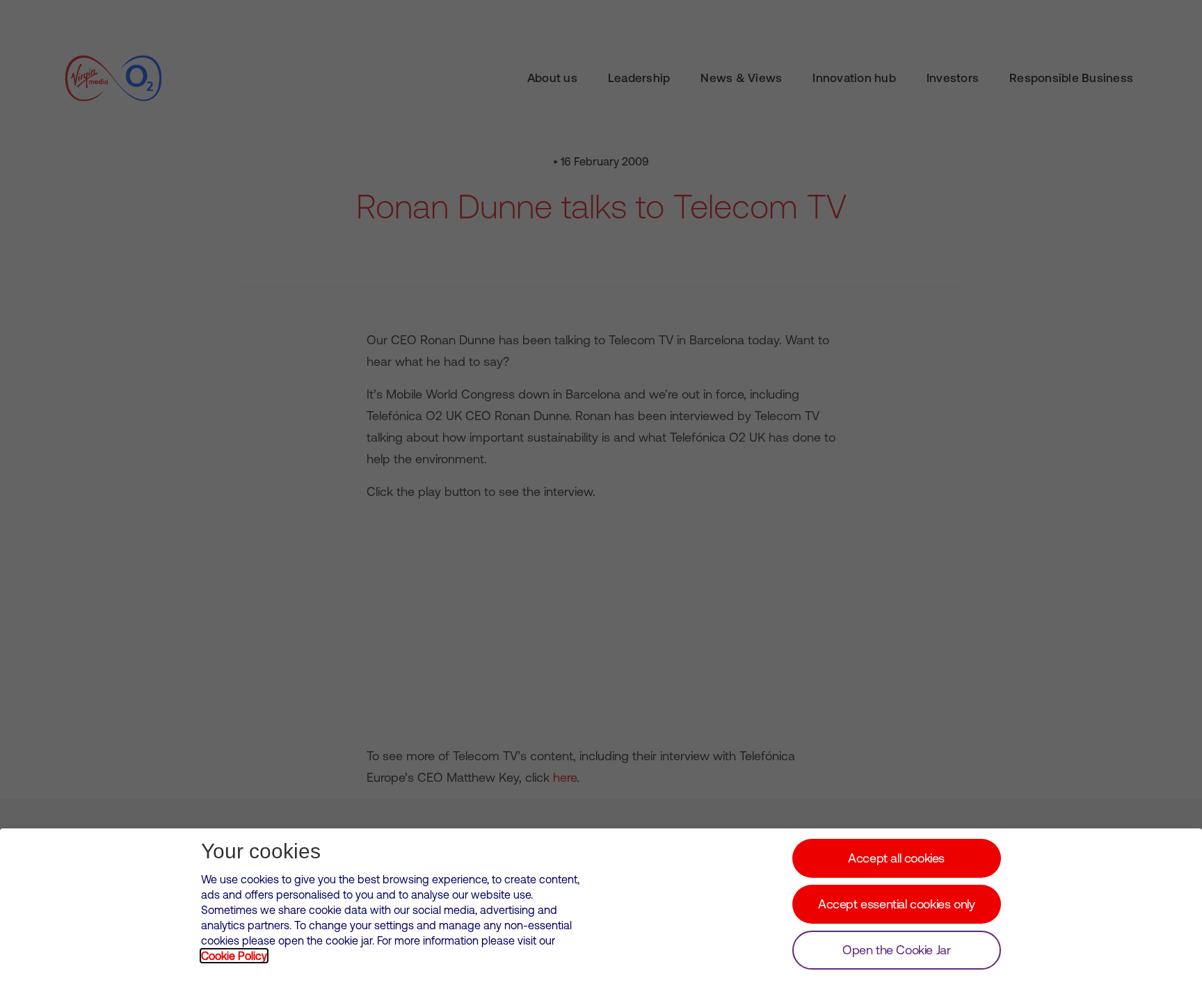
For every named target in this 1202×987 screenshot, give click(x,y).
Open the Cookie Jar (896, 949)
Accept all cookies (896, 858)
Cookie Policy (234, 955)
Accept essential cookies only (896, 904)
